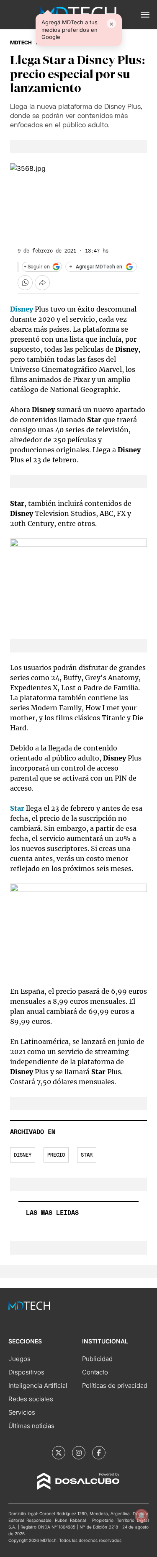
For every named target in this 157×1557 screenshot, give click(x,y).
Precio (56, 1154)
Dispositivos (26, 1372)
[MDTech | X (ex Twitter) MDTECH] (58, 1452)
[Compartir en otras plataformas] (42, 282)
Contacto (95, 1372)
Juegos (19, 1359)
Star (87, 1154)
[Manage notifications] (141, 1515)
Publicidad (97, 1359)
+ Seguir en (37, 266)
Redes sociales (30, 1399)
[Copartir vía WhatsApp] (25, 282)
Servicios (21, 1412)
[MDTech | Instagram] (78, 1452)
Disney (22, 1154)
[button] (145, 15)
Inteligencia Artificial (37, 1385)
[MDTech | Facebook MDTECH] (99, 1452)
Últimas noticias (31, 1426)
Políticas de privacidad (114, 1385)
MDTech (21, 42)
